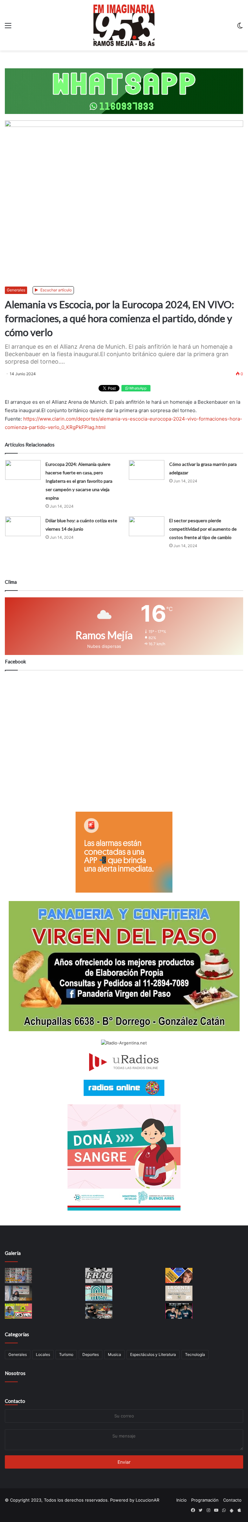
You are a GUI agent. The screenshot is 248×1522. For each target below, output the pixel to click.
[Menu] (8, 27)
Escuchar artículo (55, 289)
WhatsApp (137, 388)
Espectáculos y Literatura (153, 1354)
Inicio (181, 1500)
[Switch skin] (240, 27)
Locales (43, 1354)
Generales (16, 289)
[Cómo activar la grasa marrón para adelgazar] (146, 470)
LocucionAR (147, 1500)
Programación (205, 1500)
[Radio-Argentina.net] (124, 1043)
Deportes (90, 1354)
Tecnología (195, 1354)
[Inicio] (124, 25)
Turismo (66, 1354)
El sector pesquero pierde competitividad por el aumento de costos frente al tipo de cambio (203, 529)
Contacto (15, 1401)
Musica (114, 1354)
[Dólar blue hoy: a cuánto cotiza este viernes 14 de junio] (23, 526)
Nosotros (15, 1373)
